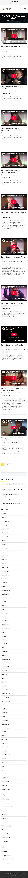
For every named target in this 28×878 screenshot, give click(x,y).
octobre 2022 (5, 529)
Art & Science (5, 799)
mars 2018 (4, 563)
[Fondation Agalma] (6, 9)
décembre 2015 (6, 621)
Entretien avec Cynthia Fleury (13, 212)
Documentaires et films (7, 807)
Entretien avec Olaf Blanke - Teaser (12, 346)
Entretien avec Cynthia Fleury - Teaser (13, 258)
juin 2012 (4, 731)
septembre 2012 (6, 728)
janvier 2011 (5, 777)
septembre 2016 (6, 598)
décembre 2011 (6, 754)
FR (18, 4)
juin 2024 (4, 514)
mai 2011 (4, 766)
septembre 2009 (6, 789)
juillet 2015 (4, 636)
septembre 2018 (6, 552)
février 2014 (5, 689)
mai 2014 (4, 686)
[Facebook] (13, 4)
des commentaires (7, 859)
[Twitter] (7, 4)
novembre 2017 (6, 571)
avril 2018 (4, 559)
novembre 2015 (6, 624)
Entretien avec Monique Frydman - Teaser (11, 171)
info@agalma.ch (14, 1)
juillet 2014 (4, 678)
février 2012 (5, 747)
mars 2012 (4, 743)
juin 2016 (4, 601)
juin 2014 (4, 682)
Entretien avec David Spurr (12, 46)
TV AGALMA (22, 306)
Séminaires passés (6, 837)
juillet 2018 (4, 556)
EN (20, 4)
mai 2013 (4, 709)
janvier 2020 (5, 536)
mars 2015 (4, 647)
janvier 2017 (5, 586)
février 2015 (5, 651)
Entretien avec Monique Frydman (11, 129)
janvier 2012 (5, 751)
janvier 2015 (5, 655)
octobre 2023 (5, 521)
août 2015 (4, 632)
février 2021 (5, 533)
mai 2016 (4, 605)
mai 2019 (4, 544)
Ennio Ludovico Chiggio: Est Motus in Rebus (12, 389)
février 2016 (5, 613)
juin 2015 (4, 640)
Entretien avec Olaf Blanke (12, 303)
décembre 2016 (6, 590)
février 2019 (5, 548)
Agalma (14, 49)
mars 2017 (4, 579)
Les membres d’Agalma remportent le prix (12, 500)
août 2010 (4, 785)
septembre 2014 (6, 670)
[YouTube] (10, 4)
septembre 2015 (6, 628)
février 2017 (5, 582)
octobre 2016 (5, 594)
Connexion (4, 851)
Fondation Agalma (16, 873)
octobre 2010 (5, 781)
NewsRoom (5, 814)
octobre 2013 (5, 697)
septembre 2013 (6, 701)
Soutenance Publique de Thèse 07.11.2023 (12, 503)
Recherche (4, 830)
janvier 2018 (5, 567)
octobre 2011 (5, 758)
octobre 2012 (5, 724)
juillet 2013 (4, 705)
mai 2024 (4, 517)
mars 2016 (4, 609)
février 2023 (5, 525)
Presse (3, 822)
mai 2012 (4, 735)
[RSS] (16, 4)
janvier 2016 (5, 617)
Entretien (20, 49)
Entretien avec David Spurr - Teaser (13, 87)
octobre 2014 (5, 666)
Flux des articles (7, 855)
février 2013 (5, 712)
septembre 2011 (6, 762)
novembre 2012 (6, 720)
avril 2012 (4, 739)
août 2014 (4, 674)
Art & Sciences (5, 803)
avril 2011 (4, 770)
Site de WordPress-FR (7, 863)
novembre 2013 (6, 693)
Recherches (5, 833)
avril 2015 (4, 644)
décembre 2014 (6, 659)
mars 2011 (4, 774)
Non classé (4, 818)
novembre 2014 (6, 663)
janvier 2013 (5, 716)
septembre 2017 (6, 575)
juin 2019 (4, 540)
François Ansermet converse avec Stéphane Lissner (13, 439)
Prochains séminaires (7, 826)
